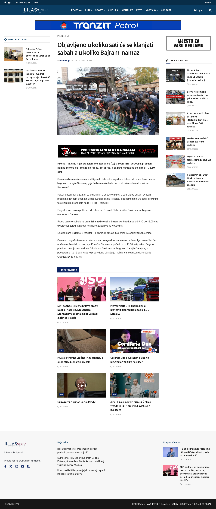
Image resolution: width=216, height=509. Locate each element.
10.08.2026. (193, 131)
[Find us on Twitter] (10, 466)
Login (199, 10)
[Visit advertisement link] (108, 28)
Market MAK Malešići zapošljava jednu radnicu (197, 141)
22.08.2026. (193, 106)
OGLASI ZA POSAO (203, 504)
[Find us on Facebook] (5, 3)
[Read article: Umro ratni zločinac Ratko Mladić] (81, 385)
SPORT (99, 10)
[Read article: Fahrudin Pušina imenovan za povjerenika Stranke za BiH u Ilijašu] (13, 54)
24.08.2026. (32, 88)
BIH (68, 36)
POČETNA (76, 10)
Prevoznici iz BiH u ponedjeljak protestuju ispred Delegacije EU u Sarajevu (129, 310)
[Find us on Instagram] (16, 466)
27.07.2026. (193, 189)
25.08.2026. (193, 84)
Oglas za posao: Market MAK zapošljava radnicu (199, 160)
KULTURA (113, 10)
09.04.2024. (80, 60)
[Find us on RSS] (28, 466)
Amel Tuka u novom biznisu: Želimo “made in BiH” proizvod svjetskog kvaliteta (130, 406)
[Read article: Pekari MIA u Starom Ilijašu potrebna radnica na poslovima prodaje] (175, 180)
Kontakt (208, 3)
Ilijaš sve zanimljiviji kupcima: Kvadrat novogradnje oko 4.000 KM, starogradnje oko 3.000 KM (38, 77)
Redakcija (65, 60)
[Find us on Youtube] (9, 3)
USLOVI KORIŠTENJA (181, 504)
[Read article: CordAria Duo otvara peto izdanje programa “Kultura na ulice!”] (134, 341)
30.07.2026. (193, 167)
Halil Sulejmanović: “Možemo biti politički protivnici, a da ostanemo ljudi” (195, 452)
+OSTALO (151, 10)
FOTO (139, 10)
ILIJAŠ (88, 10)
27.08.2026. (64, 323)
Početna (61, 36)
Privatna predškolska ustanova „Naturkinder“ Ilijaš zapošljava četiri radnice (198, 120)
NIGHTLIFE (127, 10)
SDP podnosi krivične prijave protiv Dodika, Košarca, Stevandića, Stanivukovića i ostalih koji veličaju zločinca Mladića (80, 461)
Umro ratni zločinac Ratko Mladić (76, 402)
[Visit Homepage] (35, 10)
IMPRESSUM (137, 504)
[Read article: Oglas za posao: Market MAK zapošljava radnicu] (175, 161)
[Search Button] (210, 10)
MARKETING (152, 504)
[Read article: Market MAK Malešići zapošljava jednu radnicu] (175, 143)
